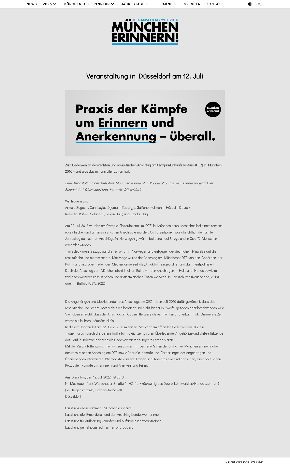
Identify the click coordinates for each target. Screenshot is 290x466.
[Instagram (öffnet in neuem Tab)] (250, 4)
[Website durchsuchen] (259, 4)
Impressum (257, 461)
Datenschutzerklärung (237, 461)
